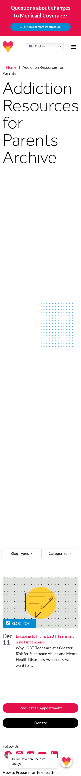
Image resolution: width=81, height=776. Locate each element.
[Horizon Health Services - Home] (8, 47)
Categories (58, 553)
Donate (40, 722)
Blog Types (20, 553)
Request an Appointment (40, 708)
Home (11, 67)
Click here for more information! (41, 27)
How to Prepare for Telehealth (31, 772)
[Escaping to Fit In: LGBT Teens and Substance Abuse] (40, 603)
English (39, 46)
